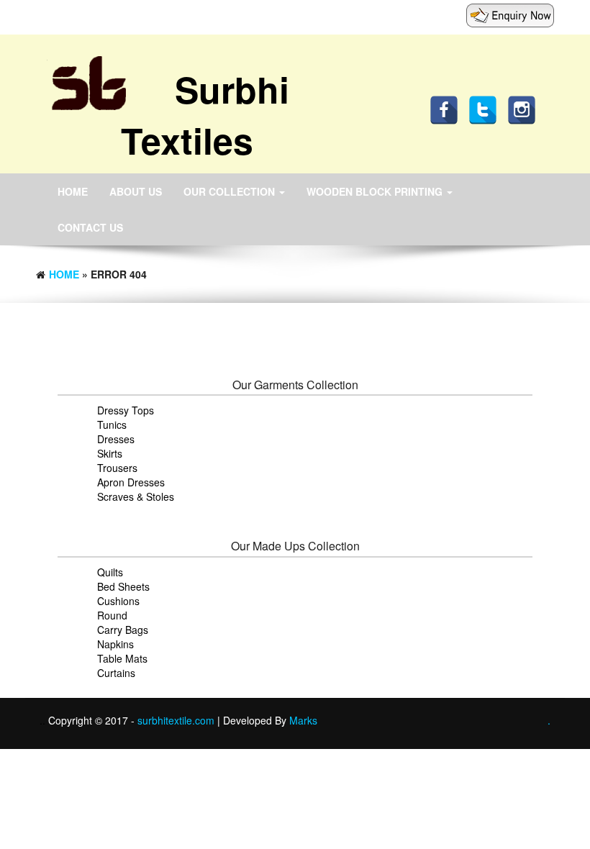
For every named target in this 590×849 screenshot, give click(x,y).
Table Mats (122, 658)
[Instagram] (525, 108)
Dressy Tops (125, 410)
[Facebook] (448, 108)
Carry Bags (122, 629)
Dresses (116, 439)
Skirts (109, 453)
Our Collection (230, 191)
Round (112, 615)
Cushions (118, 601)
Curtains (116, 673)
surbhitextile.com (177, 720)
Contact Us (90, 227)
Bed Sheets (123, 586)
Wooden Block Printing (376, 191)
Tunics (112, 424)
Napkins (115, 644)
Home (73, 191)
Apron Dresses (131, 482)
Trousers (117, 467)
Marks (303, 720)
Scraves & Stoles (135, 496)
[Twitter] (486, 108)
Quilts (110, 572)
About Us (135, 191)
